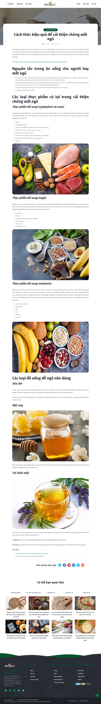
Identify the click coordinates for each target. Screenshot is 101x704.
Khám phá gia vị (58, 679)
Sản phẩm (80, 673)
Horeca (32, 673)
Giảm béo (50, 592)
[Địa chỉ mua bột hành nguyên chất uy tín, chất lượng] (39, 626)
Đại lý (31, 670)
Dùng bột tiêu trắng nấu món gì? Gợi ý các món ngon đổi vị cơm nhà (16, 614)
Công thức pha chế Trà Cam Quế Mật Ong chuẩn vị (29, 556)
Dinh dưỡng (14, 592)
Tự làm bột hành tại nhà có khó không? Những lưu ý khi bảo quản (85, 638)
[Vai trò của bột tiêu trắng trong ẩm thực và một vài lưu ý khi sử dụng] (62, 603)
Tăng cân (85, 592)
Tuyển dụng (81, 676)
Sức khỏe (67, 592)
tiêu (21, 85)
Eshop (55, 670)
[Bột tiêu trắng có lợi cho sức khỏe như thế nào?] (85, 603)
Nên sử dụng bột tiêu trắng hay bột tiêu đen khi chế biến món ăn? (39, 614)
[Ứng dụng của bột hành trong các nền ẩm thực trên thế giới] (16, 626)
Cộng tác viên (34, 679)
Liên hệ (80, 679)
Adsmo (39, 700)
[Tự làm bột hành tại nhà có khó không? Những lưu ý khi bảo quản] (85, 626)
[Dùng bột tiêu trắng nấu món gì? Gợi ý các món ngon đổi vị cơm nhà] (16, 603)
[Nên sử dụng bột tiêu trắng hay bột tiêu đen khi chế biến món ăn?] (39, 603)
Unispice (15, 700)
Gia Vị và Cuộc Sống (50, 29)
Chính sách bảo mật (83, 701)
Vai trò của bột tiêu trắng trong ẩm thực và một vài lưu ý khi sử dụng (62, 614)
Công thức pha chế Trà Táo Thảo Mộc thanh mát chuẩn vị (31, 553)
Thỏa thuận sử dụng (72, 701)
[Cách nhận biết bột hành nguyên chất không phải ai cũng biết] (62, 626)
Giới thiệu (80, 670)
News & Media (58, 676)
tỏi (18, 85)
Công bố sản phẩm (59, 682)
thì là (36, 85)
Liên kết (32, 676)
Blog (55, 673)
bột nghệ (30, 397)
